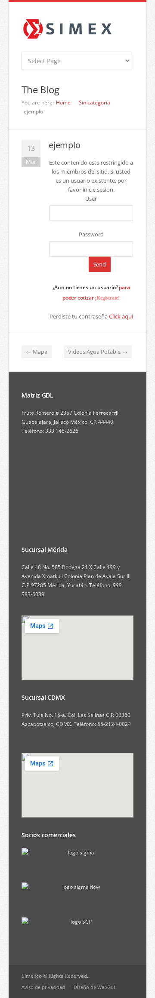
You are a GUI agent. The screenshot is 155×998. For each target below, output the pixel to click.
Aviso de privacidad (43, 987)
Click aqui (121, 316)
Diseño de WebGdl (94, 987)
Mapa (36, 351)
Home (63, 102)
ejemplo (65, 145)
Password (91, 234)
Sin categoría (94, 102)
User (91, 198)
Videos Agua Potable (97, 351)
